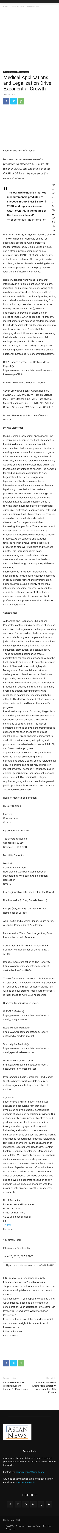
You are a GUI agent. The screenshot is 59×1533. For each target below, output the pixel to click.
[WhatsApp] (21, 101)
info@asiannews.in (25, 1482)
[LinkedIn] (33, 1504)
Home (5, 6)
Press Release (17, 6)
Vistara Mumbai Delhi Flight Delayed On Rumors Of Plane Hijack (15, 1386)
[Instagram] (25, 1504)
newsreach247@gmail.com (30, 1471)
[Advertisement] (29, 39)
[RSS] (49, 1504)
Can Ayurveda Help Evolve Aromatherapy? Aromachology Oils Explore (44, 1387)
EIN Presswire (33, 6)
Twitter (7, 1224)
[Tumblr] (41, 1504)
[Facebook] (6, 101)
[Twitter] (13, 101)
